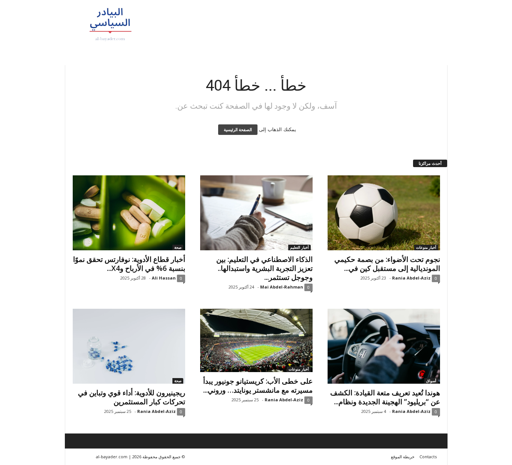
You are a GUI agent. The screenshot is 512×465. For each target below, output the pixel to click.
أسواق (431, 380)
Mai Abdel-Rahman (281, 287)
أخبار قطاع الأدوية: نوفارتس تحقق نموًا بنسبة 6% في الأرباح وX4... (129, 263)
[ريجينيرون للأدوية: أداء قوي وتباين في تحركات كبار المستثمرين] (129, 346)
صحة (177, 247)
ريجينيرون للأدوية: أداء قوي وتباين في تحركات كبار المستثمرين (131, 397)
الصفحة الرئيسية (238, 129)
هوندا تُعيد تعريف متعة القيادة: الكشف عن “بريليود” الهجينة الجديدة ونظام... (385, 397)
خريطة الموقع (403, 456)
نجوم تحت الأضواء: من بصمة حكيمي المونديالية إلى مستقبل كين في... (387, 263)
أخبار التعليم (299, 247)
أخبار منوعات (426, 247)
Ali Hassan (164, 278)
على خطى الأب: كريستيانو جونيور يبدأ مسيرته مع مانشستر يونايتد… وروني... (258, 385)
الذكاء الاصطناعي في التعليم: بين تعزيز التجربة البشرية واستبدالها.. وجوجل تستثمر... (264, 268)
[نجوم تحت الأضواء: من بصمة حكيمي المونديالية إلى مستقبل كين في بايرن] (384, 212)
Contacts (428, 456)
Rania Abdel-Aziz (411, 278)
